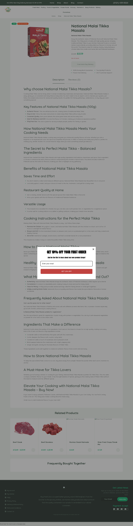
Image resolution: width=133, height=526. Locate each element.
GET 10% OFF (66, 271)
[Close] (93, 249)
